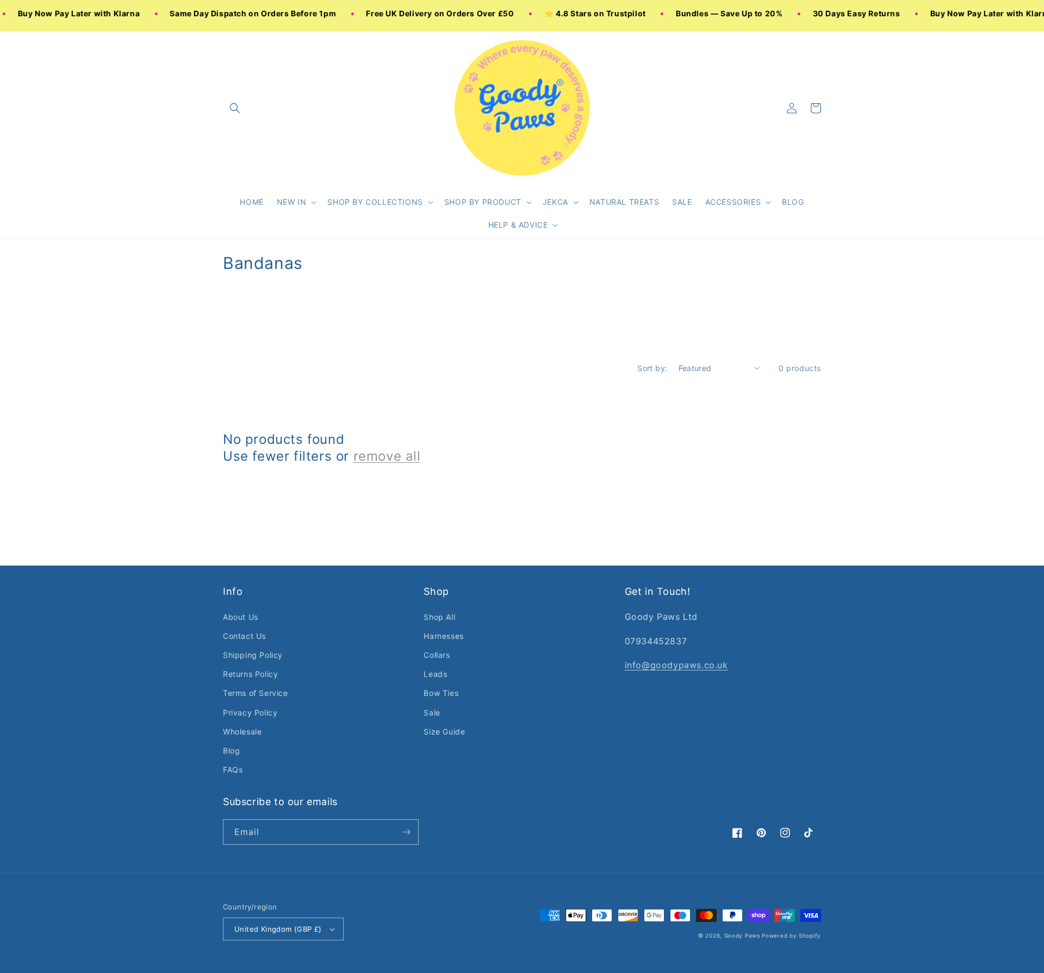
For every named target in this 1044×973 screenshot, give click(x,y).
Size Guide (444, 731)
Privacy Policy (250, 712)
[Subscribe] (406, 832)
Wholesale (242, 731)
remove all (387, 456)
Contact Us (244, 636)
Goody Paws (742, 935)
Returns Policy (250, 674)
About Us (240, 617)
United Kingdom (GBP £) (278, 929)
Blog (231, 750)
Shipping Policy (253, 655)
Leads (435, 674)
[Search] (235, 108)
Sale (432, 712)
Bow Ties (441, 693)
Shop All (439, 617)
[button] (295, 202)
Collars (437, 655)
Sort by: (652, 368)
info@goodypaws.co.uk (676, 665)
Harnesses (443, 636)
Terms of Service (255, 693)
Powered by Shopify (791, 935)
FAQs (233, 769)
